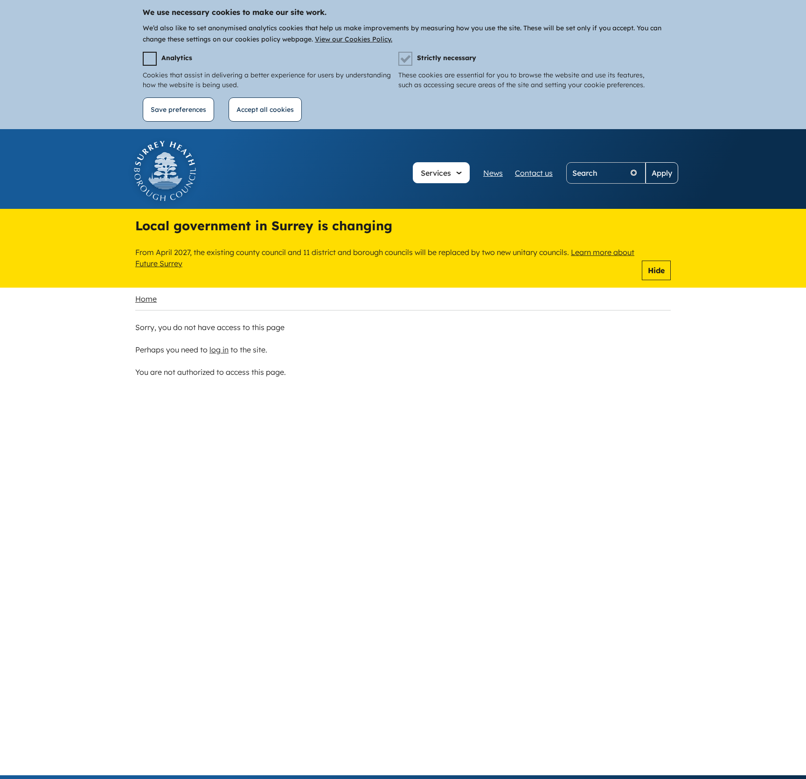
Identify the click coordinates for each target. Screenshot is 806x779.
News (493, 173)
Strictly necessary (446, 58)
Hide (656, 270)
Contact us (534, 173)
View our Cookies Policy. (353, 39)
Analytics (176, 58)
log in (219, 349)
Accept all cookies (265, 109)
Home (146, 298)
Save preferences (178, 109)
